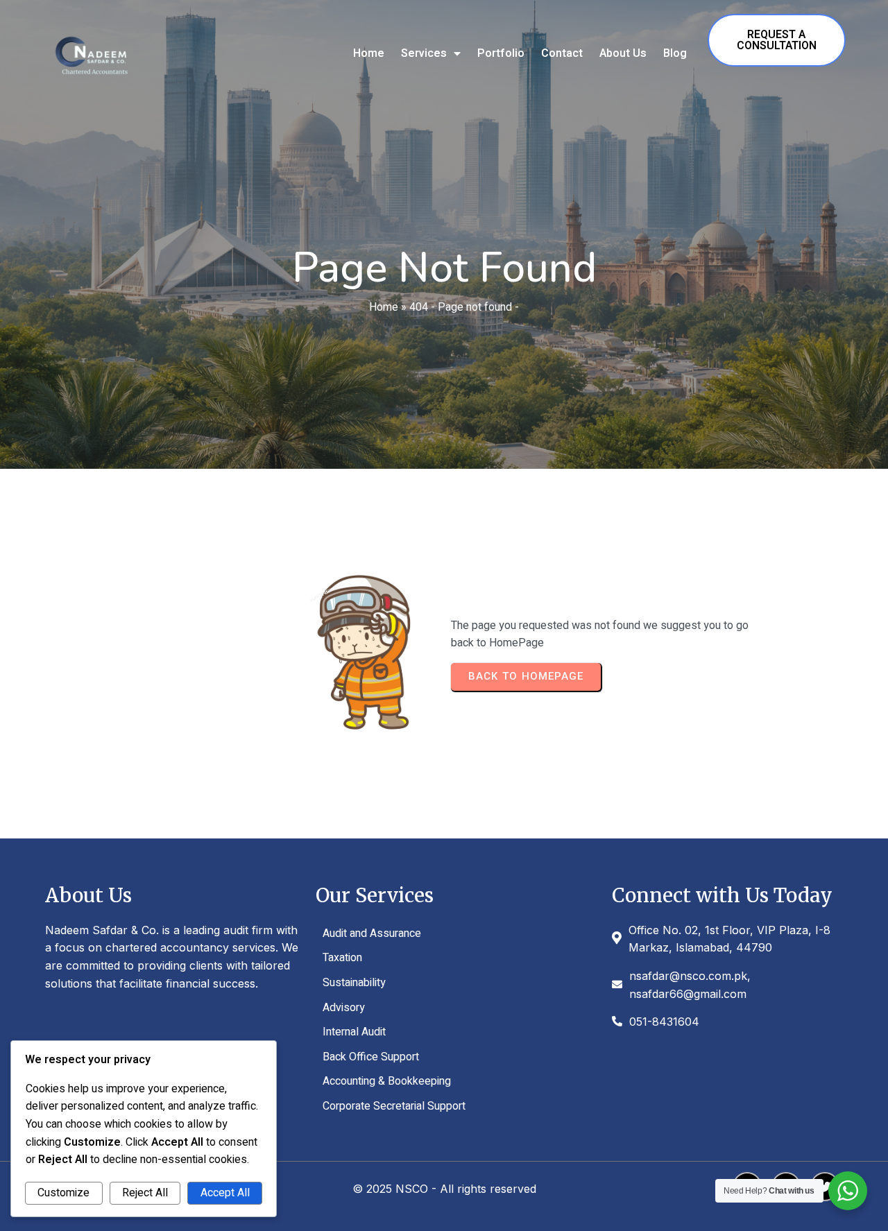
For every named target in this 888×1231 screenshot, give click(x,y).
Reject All (145, 1193)
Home (383, 307)
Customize (63, 1193)
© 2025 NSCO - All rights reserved (444, 1189)
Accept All (225, 1193)
